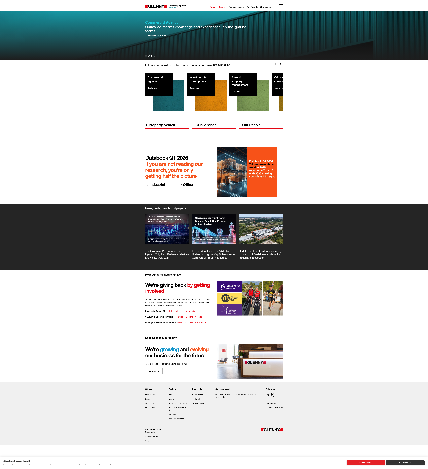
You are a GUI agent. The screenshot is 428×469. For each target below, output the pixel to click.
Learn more (143, 465)
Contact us (265, 6)
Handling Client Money (153, 429)
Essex (147, 399)
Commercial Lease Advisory (50, 56)
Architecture (43, 51)
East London (150, 395)
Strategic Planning (9, 47)
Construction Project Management (53, 33)
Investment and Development (14, 33)
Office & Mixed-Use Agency (50, 37)
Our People (252, 6)
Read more (153, 35)
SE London (149, 403)
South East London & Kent (177, 409)
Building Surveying (46, 42)
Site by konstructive (150, 441)
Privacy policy (150, 432)
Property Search (218, 6)
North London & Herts (178, 403)
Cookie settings (405, 463)
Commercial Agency (10, 28)
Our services (235, 6)
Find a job (196, 399)
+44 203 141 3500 (275, 408)
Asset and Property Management (16, 37)
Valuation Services (9, 42)
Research (42, 47)
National (172, 414)
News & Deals (198, 403)
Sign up (218, 394)
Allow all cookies (365, 463)
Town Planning (44, 61)
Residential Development (12, 51)
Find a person (197, 395)
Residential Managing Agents (51, 28)
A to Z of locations (176, 419)
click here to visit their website (181, 311)
